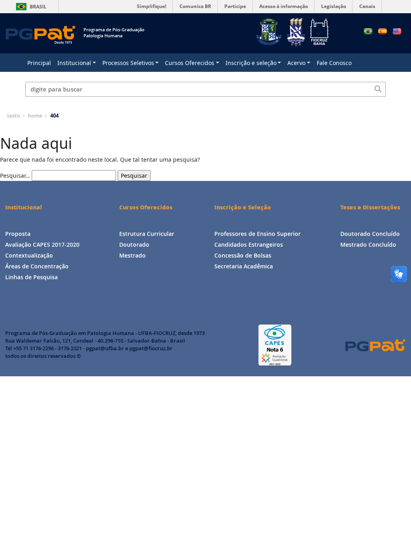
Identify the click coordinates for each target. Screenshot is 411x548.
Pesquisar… (15, 175)
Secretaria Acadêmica (243, 266)
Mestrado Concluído (368, 244)
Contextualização (29, 255)
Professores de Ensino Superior (257, 233)
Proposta (18, 233)
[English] (397, 31)
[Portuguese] (368, 31)
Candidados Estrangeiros (248, 244)
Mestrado (132, 255)
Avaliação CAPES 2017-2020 (42, 244)
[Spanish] (382, 31)
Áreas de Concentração (37, 266)
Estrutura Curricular (146, 233)
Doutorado (134, 244)
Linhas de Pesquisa (31, 277)
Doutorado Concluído (370, 233)
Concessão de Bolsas (242, 255)
